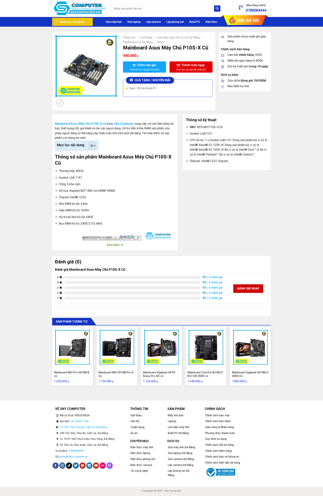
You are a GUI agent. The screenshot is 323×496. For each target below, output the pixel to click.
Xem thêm (113, 245)
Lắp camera (153, 21)
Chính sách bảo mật (217, 415)
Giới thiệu (136, 415)
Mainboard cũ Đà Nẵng (138, 42)
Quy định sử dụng (216, 439)
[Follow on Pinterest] (82, 465)
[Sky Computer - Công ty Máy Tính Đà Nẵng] (79, 8)
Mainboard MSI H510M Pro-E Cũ (116, 374)
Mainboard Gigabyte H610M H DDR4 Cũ (250, 374)
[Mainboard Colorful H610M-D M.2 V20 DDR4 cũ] (206, 347)
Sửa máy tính (114, 21)
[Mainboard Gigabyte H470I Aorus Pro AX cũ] (161, 347)
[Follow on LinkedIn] (89, 465)
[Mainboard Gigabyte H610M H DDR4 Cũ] (250, 347)
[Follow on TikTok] (69, 465)
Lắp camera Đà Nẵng (180, 465)
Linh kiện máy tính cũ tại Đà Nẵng (178, 37)
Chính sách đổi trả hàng (219, 445)
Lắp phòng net (175, 21)
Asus (160, 42)
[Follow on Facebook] (56, 465)
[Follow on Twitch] (110, 465)
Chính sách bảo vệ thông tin (222, 456)
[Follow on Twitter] (76, 465)
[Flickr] (103, 465)
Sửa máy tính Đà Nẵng (181, 447)
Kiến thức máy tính (141, 447)
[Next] (69, 100)
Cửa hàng (146, 37)
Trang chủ (129, 37)
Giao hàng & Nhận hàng (219, 427)
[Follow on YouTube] (96, 465)
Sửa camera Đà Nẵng (181, 459)
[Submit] (217, 8)
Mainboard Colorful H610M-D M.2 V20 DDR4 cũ (205, 374)
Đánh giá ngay (248, 288)
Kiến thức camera (141, 465)
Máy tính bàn (175, 415)
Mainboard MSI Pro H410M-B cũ (71, 374)
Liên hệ (134, 421)
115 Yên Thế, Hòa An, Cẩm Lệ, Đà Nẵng (83, 427)
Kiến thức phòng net (142, 459)
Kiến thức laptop (140, 453)
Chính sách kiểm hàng (218, 451)
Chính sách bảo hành (218, 421)
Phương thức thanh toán (220, 433)
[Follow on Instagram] (62, 465)
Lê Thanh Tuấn (80, 421)
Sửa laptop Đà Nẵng (180, 453)
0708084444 (75, 451)
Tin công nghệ (139, 470)
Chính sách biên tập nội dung (222, 462)
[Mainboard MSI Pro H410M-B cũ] (72, 347)
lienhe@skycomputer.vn (73, 456)
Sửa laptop (134, 21)
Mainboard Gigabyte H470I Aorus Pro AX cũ (159, 374)
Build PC (194, 21)
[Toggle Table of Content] (90, 145)
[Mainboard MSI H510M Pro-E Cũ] (117, 347)
